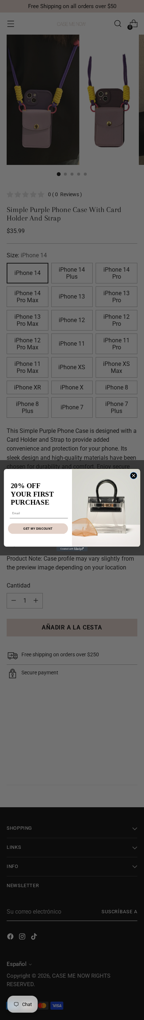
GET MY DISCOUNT (37, 528)
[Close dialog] (133, 475)
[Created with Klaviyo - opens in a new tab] (72, 549)
